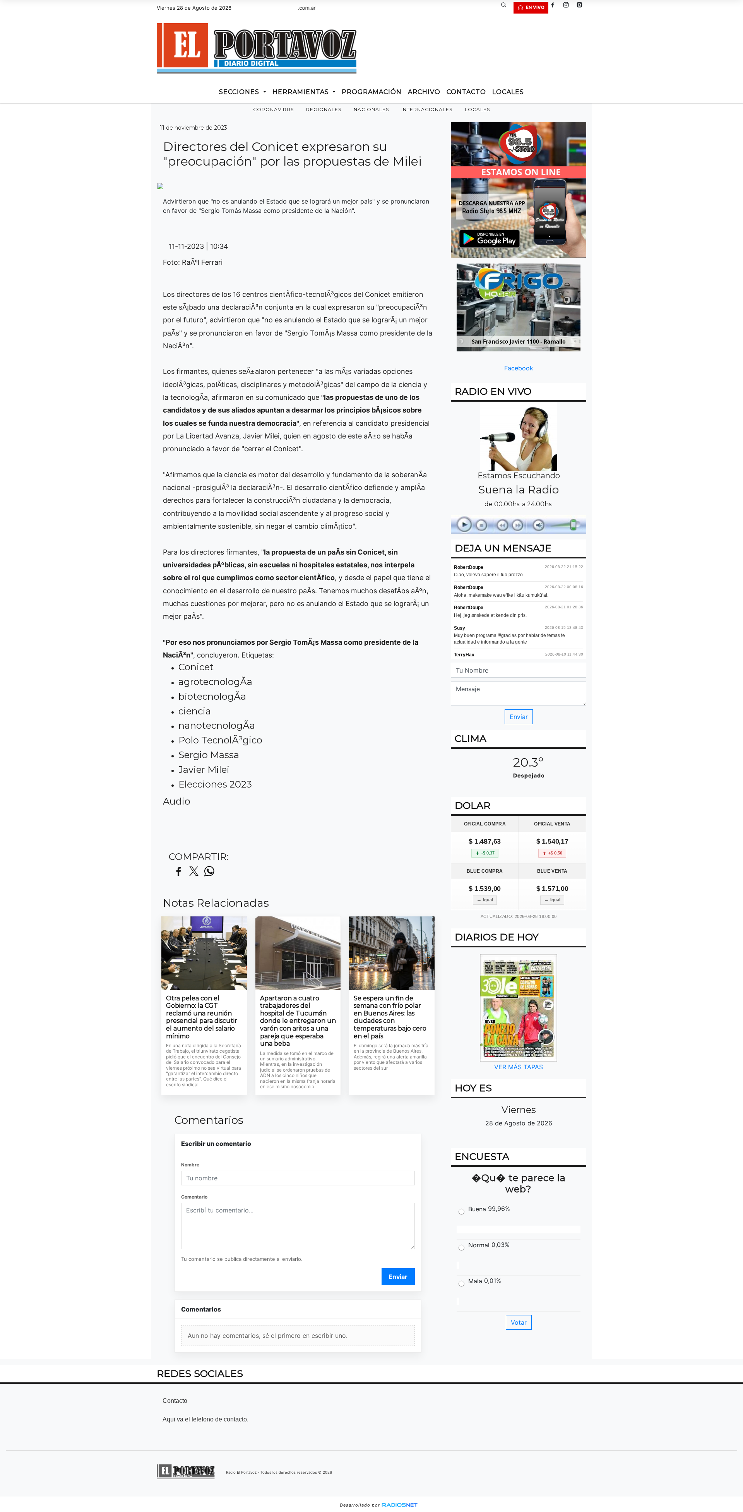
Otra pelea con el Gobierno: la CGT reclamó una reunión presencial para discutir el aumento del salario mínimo (201, 1017)
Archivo (424, 92)
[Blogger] (582, 7)
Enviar (398, 1277)
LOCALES (508, 92)
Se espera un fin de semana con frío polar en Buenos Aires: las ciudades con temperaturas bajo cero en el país (390, 1017)
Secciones (240, 92)
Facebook (518, 368)
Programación (372, 92)
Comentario (194, 1197)
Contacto (466, 92)
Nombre (190, 1165)
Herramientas (301, 92)
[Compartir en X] (194, 871)
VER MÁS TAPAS (518, 1067)
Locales (477, 109)
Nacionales (371, 109)
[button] (506, 7)
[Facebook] (555, 7)
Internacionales (426, 109)
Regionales (323, 109)
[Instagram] (568, 7)
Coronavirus (273, 109)
